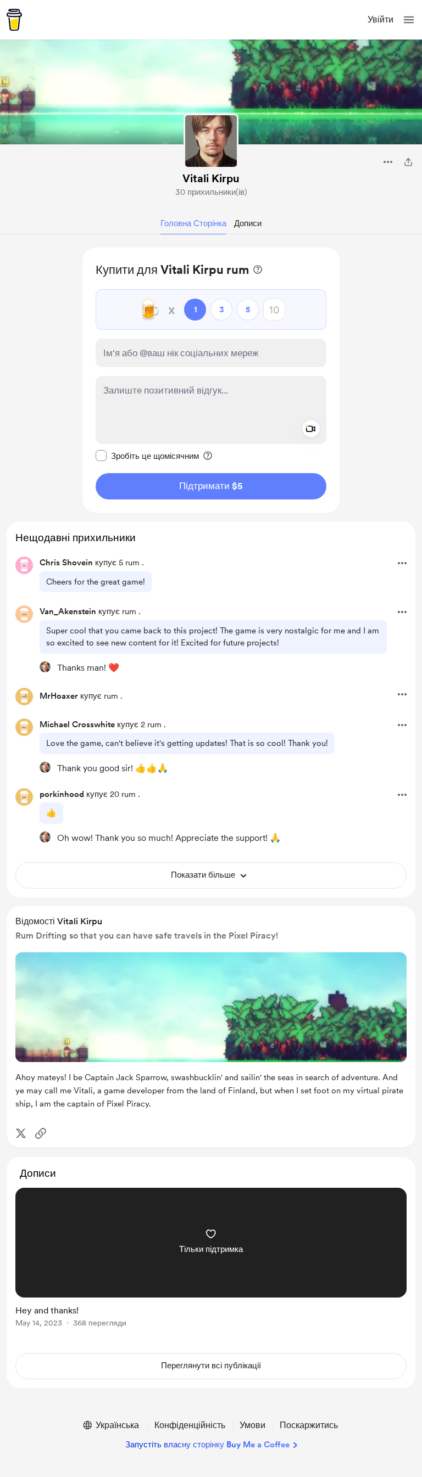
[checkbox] (147, 455)
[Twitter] (20, 1133)
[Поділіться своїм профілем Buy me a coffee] (408, 162)
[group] (211, 1264)
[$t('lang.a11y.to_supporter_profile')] (45, 666)
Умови (252, 1425)
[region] (211, 380)
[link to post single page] (211, 1259)
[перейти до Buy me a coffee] (14, 20)
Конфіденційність (189, 1425)
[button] (408, 19)
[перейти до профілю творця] (211, 141)
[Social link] (40, 1133)
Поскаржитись (309, 1425)
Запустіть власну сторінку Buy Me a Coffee (207, 1445)
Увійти (380, 19)
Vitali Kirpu (211, 178)
